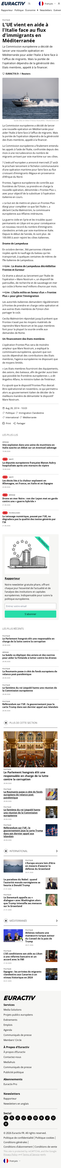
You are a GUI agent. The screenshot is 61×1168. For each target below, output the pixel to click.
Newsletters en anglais (16, 1103)
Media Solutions (12, 1009)
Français (49, 3)
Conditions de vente (46, 1146)
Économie (30, 10)
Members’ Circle (12, 1040)
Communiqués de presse (18, 1035)
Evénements (10, 1019)
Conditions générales (15, 1142)
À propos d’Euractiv (14, 1052)
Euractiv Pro (10, 1084)
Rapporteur (7, 10)
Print (8, 423)
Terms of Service (31, 1154)
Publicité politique (14, 1072)
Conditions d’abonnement (18, 1146)
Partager (21, 423)
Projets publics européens (18, 1014)
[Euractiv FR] (13, 3)
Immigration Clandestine (31, 412)
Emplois (8, 1025)
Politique (19, 10)
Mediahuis (9, 1062)
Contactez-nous (12, 1057)
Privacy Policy (11, 1154)
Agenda (8, 1030)
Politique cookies (44, 1137)
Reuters (26, 73)
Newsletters (46, 10)
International (12, 417)
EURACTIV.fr (12, 73)
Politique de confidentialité (18, 1137)
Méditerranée (29, 417)
